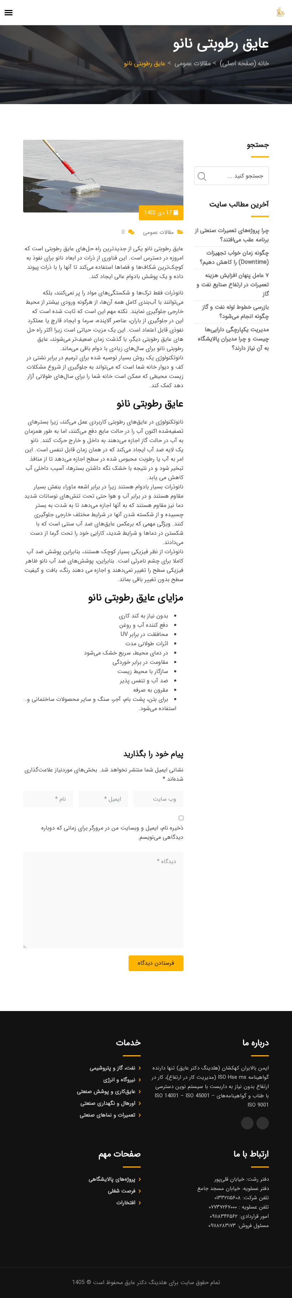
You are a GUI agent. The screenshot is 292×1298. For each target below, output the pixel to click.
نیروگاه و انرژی (119, 1080)
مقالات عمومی (158, 232)
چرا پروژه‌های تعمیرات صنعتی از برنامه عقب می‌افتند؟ (232, 235)
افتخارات (125, 1203)
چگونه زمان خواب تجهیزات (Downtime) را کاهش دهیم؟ (234, 257)
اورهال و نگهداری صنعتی (107, 1103)
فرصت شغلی (121, 1191)
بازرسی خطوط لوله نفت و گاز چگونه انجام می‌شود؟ (235, 312)
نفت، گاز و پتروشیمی (112, 1068)
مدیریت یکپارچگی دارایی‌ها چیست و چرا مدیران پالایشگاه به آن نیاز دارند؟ (233, 339)
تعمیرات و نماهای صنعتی (107, 1115)
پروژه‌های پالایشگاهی (112, 1179)
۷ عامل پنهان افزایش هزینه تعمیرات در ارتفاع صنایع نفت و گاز (233, 284)
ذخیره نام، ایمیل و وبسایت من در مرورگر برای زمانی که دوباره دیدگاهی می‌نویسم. (112, 833)
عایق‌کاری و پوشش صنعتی (106, 1091)
